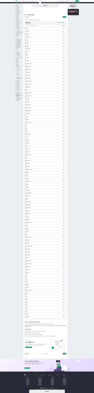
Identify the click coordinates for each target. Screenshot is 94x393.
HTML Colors (40, 383)
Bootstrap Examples (52, 382)
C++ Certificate (18, 74)
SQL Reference (40, 380)
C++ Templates (18, 47)
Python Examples (52, 381)
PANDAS (73, 2)
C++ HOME (17, 5)
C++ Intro (17, 6)
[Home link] (16, 1)
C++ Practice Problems (19, 98)
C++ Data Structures (19, 57)
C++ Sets (17, 63)
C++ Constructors (18, 41)
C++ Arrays (17, 23)
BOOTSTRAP (48, 2)
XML (63, 2)
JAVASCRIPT (22, 2)
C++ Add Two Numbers (18, 77)
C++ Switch (17, 19)
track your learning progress (57, 325)
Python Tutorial (27, 381)
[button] (40, 1)
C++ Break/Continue (18, 22)
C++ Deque (17, 62)
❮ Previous (26, 353)
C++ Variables (17, 11)
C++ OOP (17, 38)
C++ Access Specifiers (18, 42)
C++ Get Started (18, 7)
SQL (25, 2)
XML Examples (52, 384)
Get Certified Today (28, 347)
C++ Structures (18, 24)
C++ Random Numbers (19, 78)
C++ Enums (17, 25)
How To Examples (52, 380)
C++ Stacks (17, 60)
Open (63, 28)
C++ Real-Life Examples (19, 93)
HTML (16, 2)
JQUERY (58, 2)
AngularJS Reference (40, 384)
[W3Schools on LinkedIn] (71, 6)
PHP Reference (40, 382)
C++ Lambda (17, 35)
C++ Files (17, 48)
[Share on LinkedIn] (63, 22)
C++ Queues (17, 61)
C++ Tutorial (27, 384)
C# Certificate (64, 384)
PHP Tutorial (27, 383)
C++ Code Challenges (18, 97)
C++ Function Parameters (19, 31)
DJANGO (66, 2)
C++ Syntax (17, 8)
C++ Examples (17, 92)
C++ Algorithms (18, 66)
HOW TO (45, 2)
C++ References (18, 26)
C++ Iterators (17, 65)
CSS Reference (40, 379)
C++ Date (17, 49)
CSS (18, 2)
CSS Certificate (64, 379)
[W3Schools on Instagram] (75, 6)
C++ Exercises (17, 95)
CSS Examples (52, 379)
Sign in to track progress (45, 353)
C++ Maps (17, 64)
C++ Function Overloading (19, 32)
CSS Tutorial (27, 379)
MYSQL (55, 2)
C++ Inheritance (18, 45)
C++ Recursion (17, 34)
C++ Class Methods (18, 40)
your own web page (49, 325)
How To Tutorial (27, 380)
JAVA (31, 2)
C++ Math (17, 16)
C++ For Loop (17, 21)
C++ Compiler (17, 94)
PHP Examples (52, 383)
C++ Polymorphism (18, 46)
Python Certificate (64, 381)
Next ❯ (64, 353)
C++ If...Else (17, 18)
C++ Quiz (17, 96)
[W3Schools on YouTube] (70, 6)
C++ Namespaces (18, 69)
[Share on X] (60, 22)
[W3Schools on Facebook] (74, 6)
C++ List (17, 59)
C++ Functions (17, 30)
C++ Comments (18, 10)
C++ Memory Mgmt (18, 28)
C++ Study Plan (18, 100)
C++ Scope (17, 33)
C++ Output (17, 9)
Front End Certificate (65, 380)
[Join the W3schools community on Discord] (72, 6)
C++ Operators (18, 14)
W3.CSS (36, 2)
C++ (40, 2)
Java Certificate (64, 383)
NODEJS (76, 2)
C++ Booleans (17, 17)
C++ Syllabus (17, 99)
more (30, 326)
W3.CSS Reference (40, 381)
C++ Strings (17, 15)
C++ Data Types (18, 13)
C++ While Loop (18, 20)
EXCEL (61, 2)
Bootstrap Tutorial (27, 382)
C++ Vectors (17, 58)
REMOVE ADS (73, 7)
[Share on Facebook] (61, 22)
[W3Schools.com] (25, 375)
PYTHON (28, 2)
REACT (52, 2)
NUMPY (70, 2)
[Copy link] (64, 22)
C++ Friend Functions (18, 44)
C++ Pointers (17, 27)
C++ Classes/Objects (18, 39)
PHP (33, 2)
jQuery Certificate (64, 382)
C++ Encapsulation (18, 43)
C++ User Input (18, 12)
